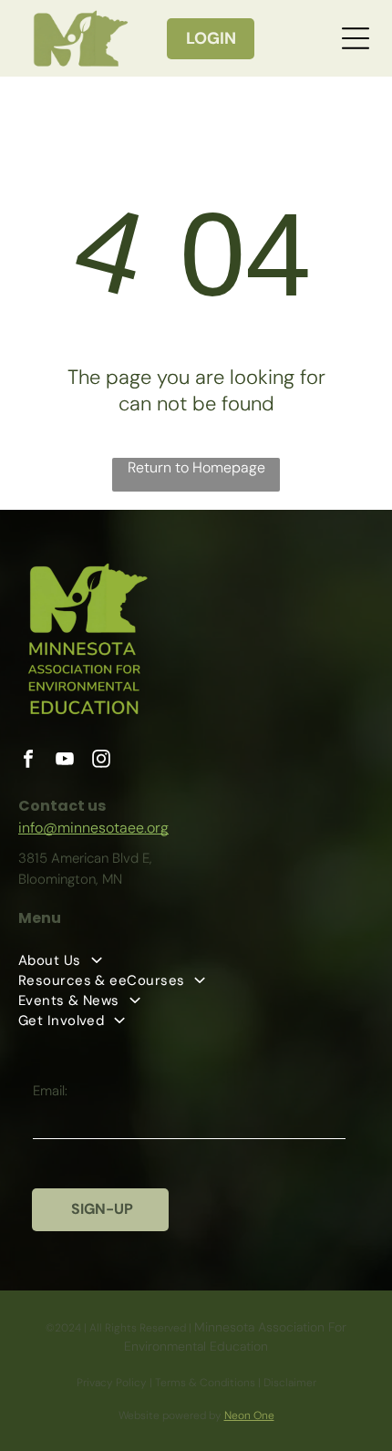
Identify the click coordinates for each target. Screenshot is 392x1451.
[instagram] (101, 761)
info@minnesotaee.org (93, 827)
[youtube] (64, 761)
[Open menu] (355, 38)
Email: (50, 1091)
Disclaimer (289, 1382)
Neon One (249, 1415)
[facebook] (28, 761)
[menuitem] (196, 980)
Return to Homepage (196, 467)
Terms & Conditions (205, 1382)
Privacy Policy (112, 1382)
